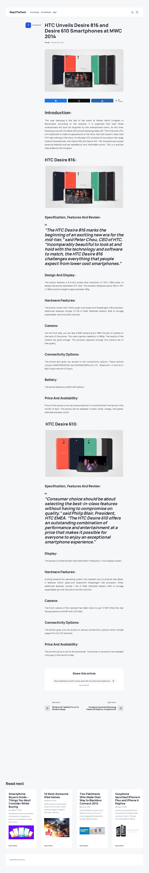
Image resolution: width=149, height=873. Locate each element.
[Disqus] (84, 740)
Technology (36, 25)
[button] (132, 12)
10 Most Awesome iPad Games (56, 795)
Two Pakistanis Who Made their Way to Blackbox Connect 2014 (91, 798)
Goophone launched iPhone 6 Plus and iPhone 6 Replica (127, 798)
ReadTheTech (18, 12)
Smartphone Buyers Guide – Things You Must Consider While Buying (20, 800)
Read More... (13, 846)
